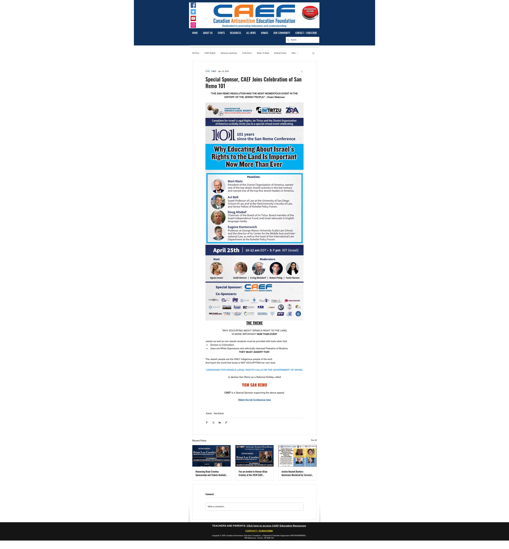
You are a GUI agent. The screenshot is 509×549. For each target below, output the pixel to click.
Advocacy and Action (229, 53)
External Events (280, 53)
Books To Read (263, 53)
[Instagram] (193, 25)
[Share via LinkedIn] (219, 422)
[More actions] (302, 71)
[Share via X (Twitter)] (213, 422)
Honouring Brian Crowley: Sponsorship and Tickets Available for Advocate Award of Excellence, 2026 (211, 473)
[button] (207, 33)
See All (314, 440)
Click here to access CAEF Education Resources (276, 525)
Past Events (219, 413)
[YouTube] (193, 18)
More (294, 53)
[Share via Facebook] (206, 422)
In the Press (247, 53)
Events (209, 413)
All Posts (195, 53)
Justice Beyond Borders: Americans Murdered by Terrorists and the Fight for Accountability (297, 473)
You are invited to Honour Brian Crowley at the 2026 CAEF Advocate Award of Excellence (253, 473)
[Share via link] (226, 422)
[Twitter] (193, 11)
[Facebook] (193, 5)
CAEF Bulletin (210, 53)
